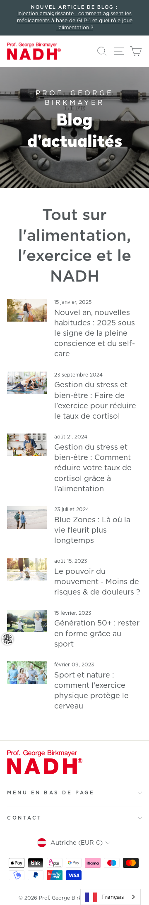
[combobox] (110, 897)
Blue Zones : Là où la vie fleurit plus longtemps (92, 530)
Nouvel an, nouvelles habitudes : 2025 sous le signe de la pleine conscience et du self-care (94, 333)
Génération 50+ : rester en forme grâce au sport (96, 633)
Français (112, 896)
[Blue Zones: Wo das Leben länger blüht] (27, 517)
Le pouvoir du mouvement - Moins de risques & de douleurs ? (97, 581)
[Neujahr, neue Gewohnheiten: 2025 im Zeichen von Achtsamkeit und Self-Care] (27, 310)
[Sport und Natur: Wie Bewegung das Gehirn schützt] (27, 672)
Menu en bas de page (50, 792)
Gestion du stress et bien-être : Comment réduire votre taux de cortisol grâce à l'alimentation (93, 467)
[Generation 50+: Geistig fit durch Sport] (27, 621)
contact (24, 818)
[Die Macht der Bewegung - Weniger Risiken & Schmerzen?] (27, 569)
